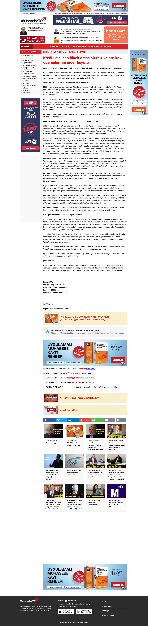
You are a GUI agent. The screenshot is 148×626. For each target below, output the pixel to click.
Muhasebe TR (64, 623)
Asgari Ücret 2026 (67, 13)
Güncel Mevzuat (27, 71)
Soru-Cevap (26, 83)
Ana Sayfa (58, 13)
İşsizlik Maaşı (28, 74)
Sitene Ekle (110, 13)
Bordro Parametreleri (29, 60)
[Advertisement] (30, 188)
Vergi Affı (25, 90)
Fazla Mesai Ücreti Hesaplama (28, 68)
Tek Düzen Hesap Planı (29, 85)
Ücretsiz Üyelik (107, 606)
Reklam (117, 13)
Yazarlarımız (26, 93)
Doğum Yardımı (27, 63)
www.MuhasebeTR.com (59, 309)
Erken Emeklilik (29, 65)
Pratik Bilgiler (26, 81)
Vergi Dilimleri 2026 (79, 13)
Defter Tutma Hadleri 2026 (94, 13)
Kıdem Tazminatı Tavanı (30, 78)
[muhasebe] (33, 24)
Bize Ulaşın (123, 13)
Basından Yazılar (28, 58)
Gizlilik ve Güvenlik (108, 615)
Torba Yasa (26, 88)
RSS (104, 13)
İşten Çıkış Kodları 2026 (29, 76)
